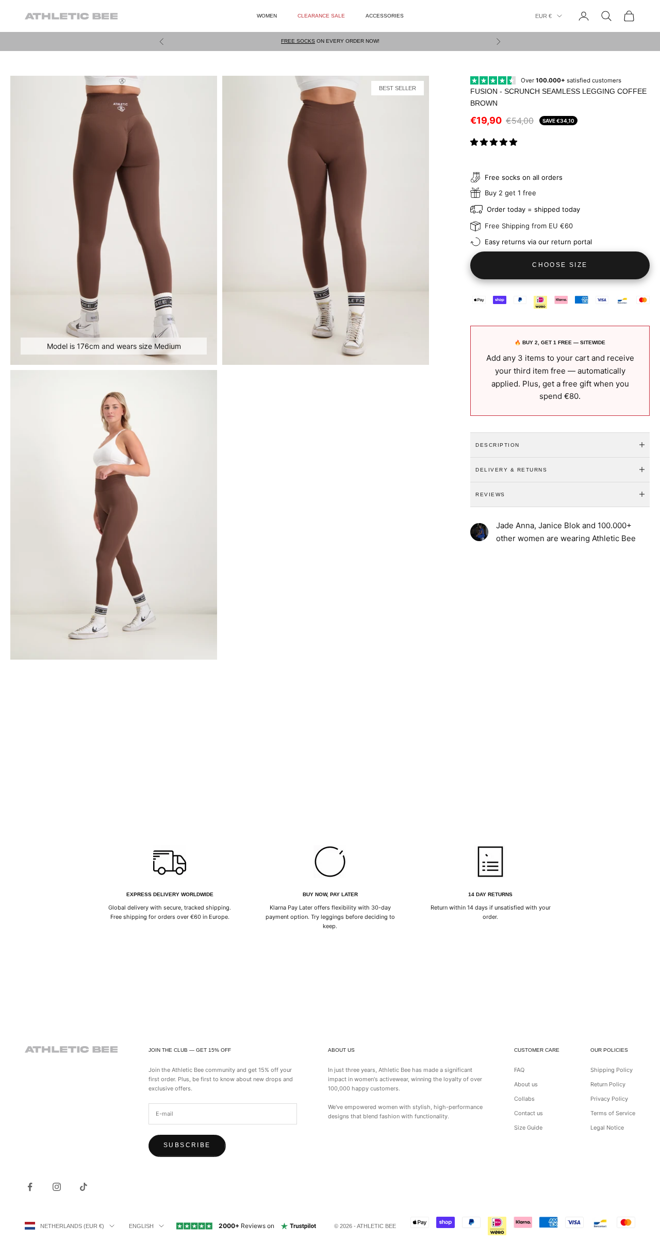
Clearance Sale (321, 16)
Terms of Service (612, 1113)
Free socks (298, 41)
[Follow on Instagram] (57, 1187)
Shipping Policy (611, 1069)
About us (526, 1084)
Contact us (528, 1113)
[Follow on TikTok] (83, 1187)
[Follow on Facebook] (30, 1187)
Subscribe (187, 1145)
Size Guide (528, 1127)
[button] (494, 141)
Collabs (524, 1098)
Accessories (385, 16)
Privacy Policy (609, 1098)
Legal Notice (607, 1127)
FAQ (519, 1069)
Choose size (559, 264)
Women (267, 16)
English (141, 1226)
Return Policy (607, 1084)
